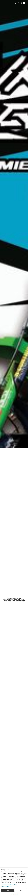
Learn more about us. (6, 886)
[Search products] (25, 70)
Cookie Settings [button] (14, 894)
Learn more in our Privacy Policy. (9, 884)
